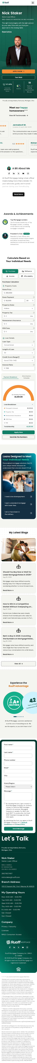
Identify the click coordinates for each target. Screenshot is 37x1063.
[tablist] (18, 273)
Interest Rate (7, 365)
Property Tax (7, 313)
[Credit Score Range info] (34, 357)
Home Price (6, 289)
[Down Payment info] (34, 297)
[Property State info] (34, 305)
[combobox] (18, 308)
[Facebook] (9, 173)
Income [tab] (11, 276)
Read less (26, 977)
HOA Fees (6, 328)
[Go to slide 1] (15, 716)
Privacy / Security (9, 926)
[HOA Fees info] (34, 328)
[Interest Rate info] (34, 365)
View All (17, 664)
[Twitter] (18, 173)
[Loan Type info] (34, 341)
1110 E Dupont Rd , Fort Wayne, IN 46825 (18, 886)
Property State (8, 305)
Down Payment (8, 297)
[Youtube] (23, 173)
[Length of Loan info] (34, 349)
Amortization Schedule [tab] (26, 377)
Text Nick (18, 77)
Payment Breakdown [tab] (10, 377)
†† (19, 357)
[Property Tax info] (34, 313)
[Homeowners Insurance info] (34, 320)
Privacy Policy (20, 824)
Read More (18, 194)
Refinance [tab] (28, 271)
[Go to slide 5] (21, 716)
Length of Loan (8, 349)
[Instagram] (28, 173)
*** (26, 110)
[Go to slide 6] (23, 716)
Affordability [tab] (28, 276)
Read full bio (7, 32)
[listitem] (18, 496)
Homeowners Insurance (11, 320)
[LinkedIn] (13, 173)
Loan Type (6, 341)
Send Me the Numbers (18, 437)
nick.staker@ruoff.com (11, 877)
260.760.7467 (7, 873)
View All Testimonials (17, 115)
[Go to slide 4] (20, 716)
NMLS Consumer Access (12, 934)
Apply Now (17, 71)
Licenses (5, 930)
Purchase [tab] (11, 271)
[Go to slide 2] (17, 716)
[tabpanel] (18, 324)
